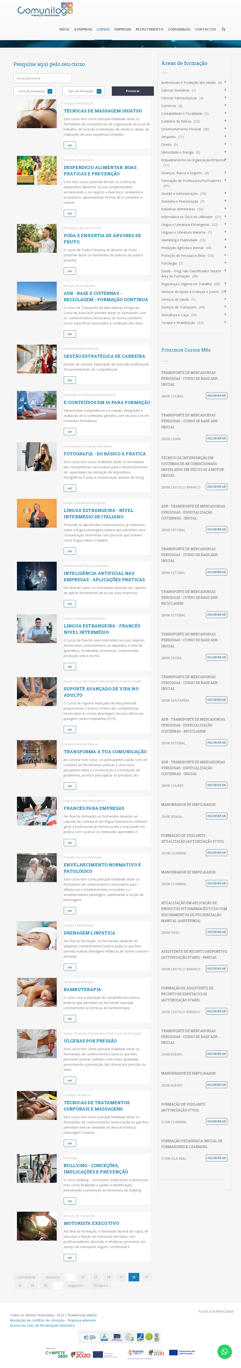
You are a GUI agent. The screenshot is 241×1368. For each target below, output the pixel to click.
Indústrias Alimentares (178, 209)
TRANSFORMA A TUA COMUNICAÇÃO (105, 751)
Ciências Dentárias (175, 90)
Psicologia (169, 263)
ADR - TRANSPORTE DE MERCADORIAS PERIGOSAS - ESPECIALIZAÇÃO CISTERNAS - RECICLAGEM (193, 725)
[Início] (45, 9)
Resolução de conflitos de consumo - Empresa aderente (53, 1320)
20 (45, 1285)
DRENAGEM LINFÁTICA (89, 933)
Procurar (133, 91)
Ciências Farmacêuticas (179, 98)
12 (82, 1277)
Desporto (168, 136)
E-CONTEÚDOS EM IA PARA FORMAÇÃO (107, 402)
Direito (166, 144)
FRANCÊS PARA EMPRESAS (94, 808)
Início (64, 29)
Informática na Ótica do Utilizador (187, 217)
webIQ (92, 1315)
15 (121, 1277)
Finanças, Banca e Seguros (181, 173)
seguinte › (76, 1285)
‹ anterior (52, 1277)
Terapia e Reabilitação (178, 322)
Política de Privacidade (216, 1312)
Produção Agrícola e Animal (182, 248)
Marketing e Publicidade (179, 240)
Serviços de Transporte (179, 307)
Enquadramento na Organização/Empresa (193, 160)
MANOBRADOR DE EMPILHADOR (188, 804)
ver (70, 145)
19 (32, 1285)
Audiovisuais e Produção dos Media (188, 82)
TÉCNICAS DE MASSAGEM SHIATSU (103, 111)
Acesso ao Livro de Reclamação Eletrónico (42, 1325)
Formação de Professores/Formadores (191, 180)
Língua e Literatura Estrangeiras (185, 224)
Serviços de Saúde (175, 299)
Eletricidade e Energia (177, 152)
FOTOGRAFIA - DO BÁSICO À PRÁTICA (105, 454)
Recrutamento (149, 29)
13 (95, 1277)
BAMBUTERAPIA (82, 989)
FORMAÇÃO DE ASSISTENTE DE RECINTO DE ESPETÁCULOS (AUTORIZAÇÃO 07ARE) (187, 994)
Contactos (205, 29)
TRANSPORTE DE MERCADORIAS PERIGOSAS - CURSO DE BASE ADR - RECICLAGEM (190, 597)
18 (19, 1285)
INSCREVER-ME (216, 396)
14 (108, 1277)
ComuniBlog (179, 29)
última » (101, 1285)
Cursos (103, 29)
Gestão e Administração (179, 193)
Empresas (122, 29)
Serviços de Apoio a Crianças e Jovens (190, 291)
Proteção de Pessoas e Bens (183, 255)
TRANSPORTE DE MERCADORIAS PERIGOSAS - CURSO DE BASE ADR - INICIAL (190, 378)
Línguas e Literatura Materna (183, 232)
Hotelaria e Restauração (179, 201)
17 (147, 1277)
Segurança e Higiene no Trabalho (186, 284)
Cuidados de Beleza (176, 121)
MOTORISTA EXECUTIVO (91, 1223)
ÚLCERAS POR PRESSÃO (90, 1041)
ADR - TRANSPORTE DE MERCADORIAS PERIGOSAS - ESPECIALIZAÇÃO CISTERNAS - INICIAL (193, 512)
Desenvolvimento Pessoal (181, 129)
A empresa (83, 29)
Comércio (168, 106)
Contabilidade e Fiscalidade (181, 113)
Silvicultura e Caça (175, 315)
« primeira (26, 1277)
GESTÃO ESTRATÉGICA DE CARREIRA (104, 356)
